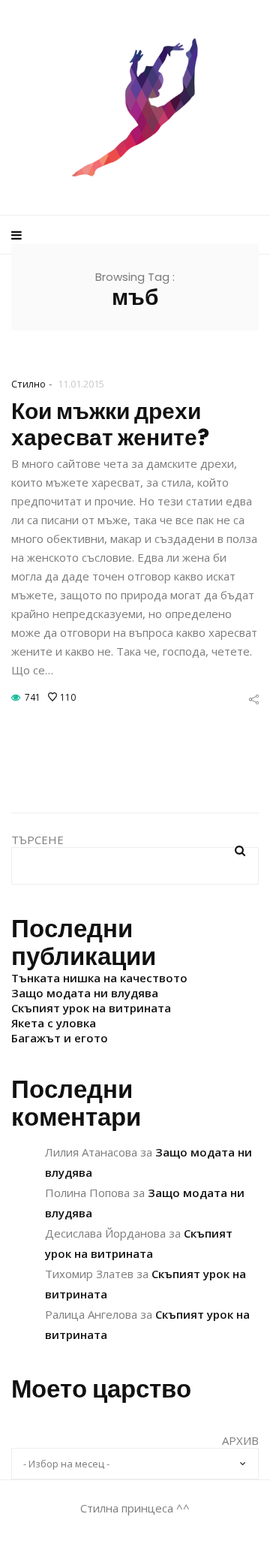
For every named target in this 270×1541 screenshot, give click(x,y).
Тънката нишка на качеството (99, 977)
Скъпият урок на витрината (91, 1007)
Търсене (37, 839)
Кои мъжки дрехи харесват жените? (110, 424)
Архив (240, 1440)
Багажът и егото (59, 1037)
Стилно (28, 384)
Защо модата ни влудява (84, 992)
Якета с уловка (53, 1022)
